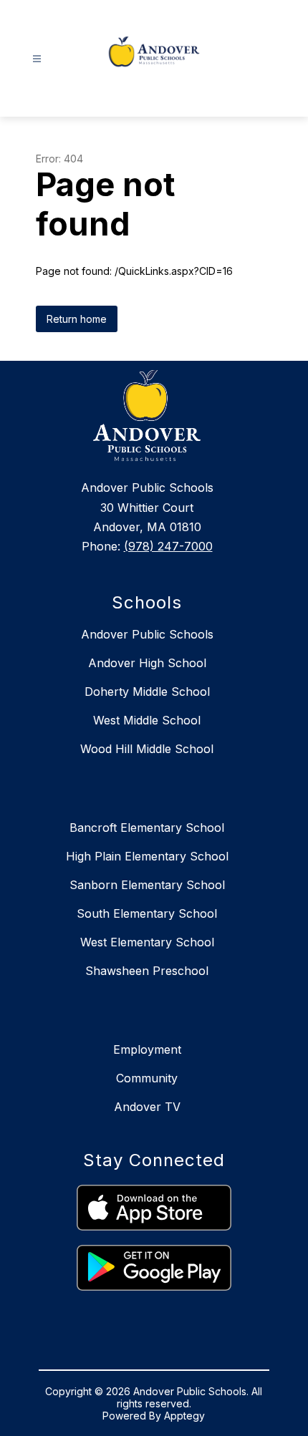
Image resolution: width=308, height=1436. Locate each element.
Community (147, 1078)
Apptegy (184, 1416)
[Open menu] (37, 59)
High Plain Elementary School (147, 856)
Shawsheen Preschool (146, 971)
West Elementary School (147, 942)
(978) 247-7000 (168, 546)
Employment (147, 1049)
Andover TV (147, 1107)
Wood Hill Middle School (146, 749)
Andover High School (147, 663)
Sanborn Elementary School (147, 885)
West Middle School (147, 720)
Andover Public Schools (147, 634)
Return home (77, 319)
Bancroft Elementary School (146, 827)
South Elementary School (147, 913)
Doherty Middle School (147, 691)
